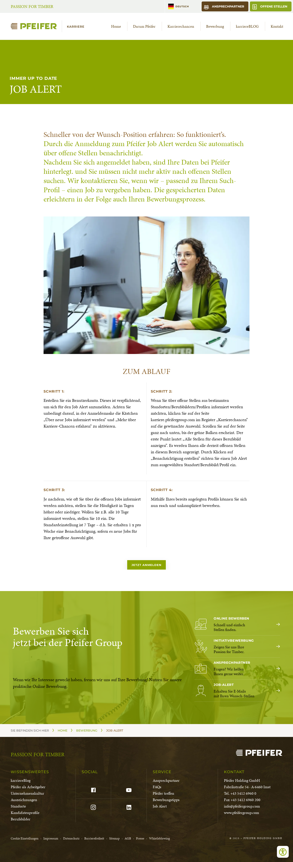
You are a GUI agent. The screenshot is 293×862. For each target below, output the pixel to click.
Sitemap (114, 838)
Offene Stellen (273, 6)
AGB (128, 838)
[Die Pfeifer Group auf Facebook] (93, 790)
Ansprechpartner (227, 6)
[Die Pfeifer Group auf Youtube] (128, 790)
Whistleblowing (159, 838)
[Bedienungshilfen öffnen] (283, 852)
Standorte (18, 806)
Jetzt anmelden (146, 565)
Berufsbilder (20, 819)
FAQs (157, 786)
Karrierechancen (181, 26)
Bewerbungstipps (166, 799)
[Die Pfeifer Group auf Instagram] (93, 807)
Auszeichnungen (24, 799)
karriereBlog (20, 780)
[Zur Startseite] (49, 26)
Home (116, 26)
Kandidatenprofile (25, 812)
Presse (140, 838)
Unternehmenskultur (27, 793)
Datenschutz (71, 838)
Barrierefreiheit (94, 838)
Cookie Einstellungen (24, 838)
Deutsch (182, 6)
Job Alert (160, 806)
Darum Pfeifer (144, 26)
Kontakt (277, 26)
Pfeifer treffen (163, 793)
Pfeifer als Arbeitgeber (28, 786)
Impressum (50, 838)
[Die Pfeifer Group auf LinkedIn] (128, 807)
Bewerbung (215, 26)
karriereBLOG (247, 26)
